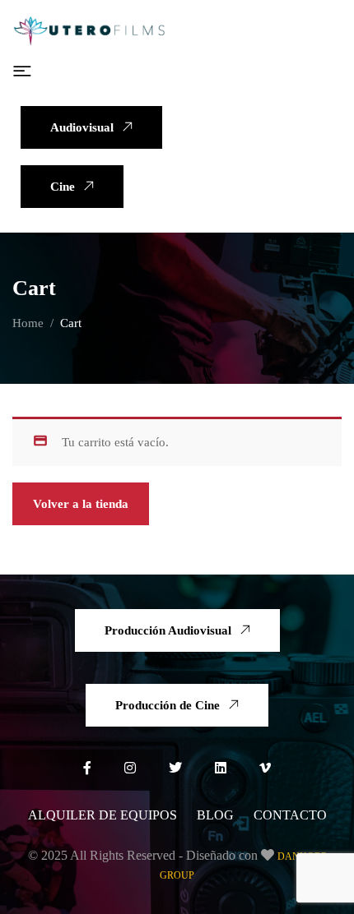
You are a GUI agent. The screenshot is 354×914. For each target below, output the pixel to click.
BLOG (215, 815)
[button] (22, 71)
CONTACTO (290, 815)
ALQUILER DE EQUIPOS (102, 815)
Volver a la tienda (80, 503)
